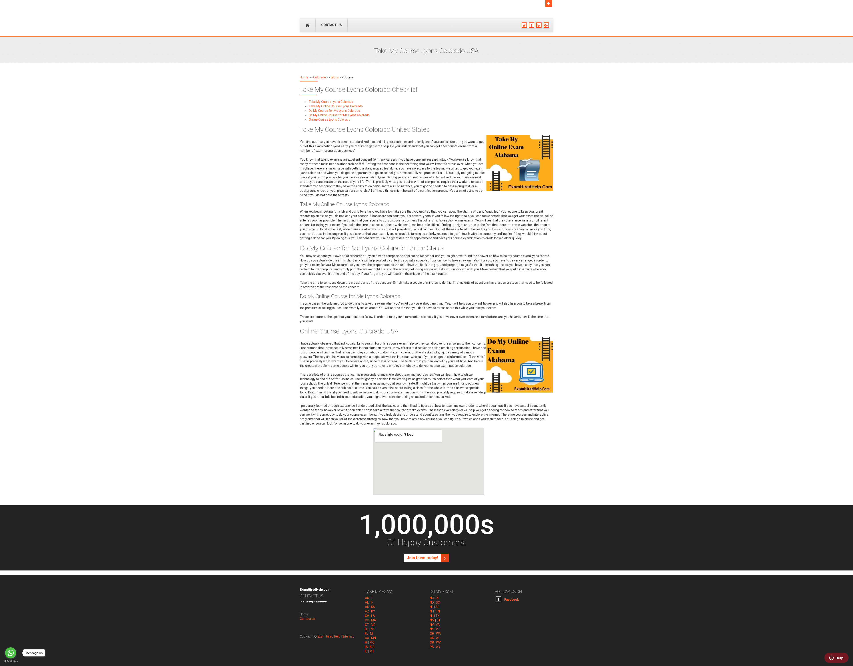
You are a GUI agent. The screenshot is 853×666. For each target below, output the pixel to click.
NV (432, 624)
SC (438, 602)
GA (367, 638)
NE (432, 607)
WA (438, 633)
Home (304, 77)
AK (367, 598)
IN (372, 602)
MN (373, 638)
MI (371, 633)
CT (367, 624)
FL (366, 633)
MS (372, 647)
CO (367, 620)
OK (432, 638)
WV (438, 642)
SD (438, 607)
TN (438, 611)
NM (432, 620)
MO (372, 642)
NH (432, 611)
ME (373, 629)
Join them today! (423, 557)
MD (373, 624)
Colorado (319, 77)
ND (432, 602)
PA (432, 647)
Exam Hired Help (328, 636)
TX (438, 616)
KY (373, 611)
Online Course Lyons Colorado (329, 119)
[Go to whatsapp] (10, 652)
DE (367, 629)
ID (366, 651)
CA (367, 616)
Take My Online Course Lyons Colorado (336, 106)
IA (366, 647)
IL (372, 598)
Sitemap (348, 636)
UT (438, 620)
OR (432, 642)
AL (367, 602)
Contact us (331, 25)
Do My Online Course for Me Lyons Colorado (339, 115)
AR (367, 607)
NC (432, 598)
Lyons (335, 77)
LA (373, 616)
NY (432, 629)
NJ (432, 616)
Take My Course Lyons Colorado (331, 102)
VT (438, 629)
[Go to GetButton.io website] (11, 661)
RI (437, 598)
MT (372, 651)
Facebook (511, 599)
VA (438, 624)
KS (373, 607)
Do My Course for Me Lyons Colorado (334, 110)
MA (373, 620)
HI (366, 642)
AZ (367, 611)
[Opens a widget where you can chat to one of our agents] (836, 658)
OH (432, 633)
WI (437, 638)
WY (438, 647)
